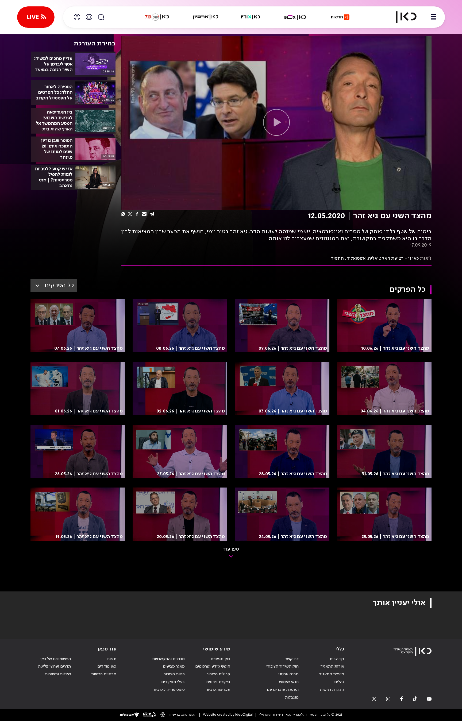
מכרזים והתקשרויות (168, 659)
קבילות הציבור (218, 674)
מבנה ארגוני (288, 674)
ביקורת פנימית (218, 682)
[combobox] (53, 285)
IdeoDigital (244, 714)
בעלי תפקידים (173, 682)
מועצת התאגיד (331, 674)
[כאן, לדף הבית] (401, 17)
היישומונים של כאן (55, 659)
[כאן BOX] (295, 17)
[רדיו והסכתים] (250, 17)
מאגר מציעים (174, 666)
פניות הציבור (174, 674)
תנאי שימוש (289, 682)
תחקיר (337, 258)
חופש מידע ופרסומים (212, 666)
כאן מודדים (106, 666)
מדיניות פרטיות (103, 674)
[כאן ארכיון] (205, 17)
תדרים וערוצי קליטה (54, 666)
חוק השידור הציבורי (282, 666)
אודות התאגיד (332, 666)
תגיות (111, 659)
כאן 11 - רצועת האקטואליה (393, 258)
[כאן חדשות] (340, 17)
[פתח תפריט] (433, 17)
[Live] (36, 17)
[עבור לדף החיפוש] (101, 17)
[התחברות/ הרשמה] (77, 17)
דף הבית (337, 659)
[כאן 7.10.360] (157, 17)
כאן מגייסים (220, 659)
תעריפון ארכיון (218, 689)
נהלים (339, 682)
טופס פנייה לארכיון (169, 690)
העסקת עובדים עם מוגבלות (283, 694)
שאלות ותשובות (58, 674)
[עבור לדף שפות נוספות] (89, 17)
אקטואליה (355, 258)
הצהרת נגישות (332, 690)
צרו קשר (292, 659)
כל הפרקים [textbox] (59, 285)
